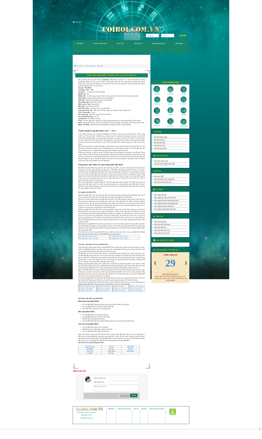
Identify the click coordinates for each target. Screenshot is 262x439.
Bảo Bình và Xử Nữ (103, 290)
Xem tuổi (120, 43)
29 (170, 263)
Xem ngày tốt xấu (160, 194)
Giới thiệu (111, 409)
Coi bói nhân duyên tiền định (164, 164)
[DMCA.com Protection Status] (171, 411)
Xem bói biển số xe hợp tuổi (164, 179)
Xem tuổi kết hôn (160, 227)
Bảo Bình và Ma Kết (135, 288)
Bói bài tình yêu (159, 145)
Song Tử (90, 351)
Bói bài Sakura (159, 140)
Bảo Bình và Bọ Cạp (118, 290)
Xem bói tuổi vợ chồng (162, 224)
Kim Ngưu (89, 349)
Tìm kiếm (183, 36)
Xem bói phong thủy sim (162, 182)
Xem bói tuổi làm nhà (161, 233)
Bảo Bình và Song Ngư (136, 286)
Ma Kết (130, 349)
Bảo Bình (100, 66)
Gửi (134, 395)
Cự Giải (90, 353)
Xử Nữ (111, 349)
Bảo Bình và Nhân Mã (104, 286)
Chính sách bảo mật (124, 409)
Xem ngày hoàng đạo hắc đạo (165, 209)
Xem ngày (179, 43)
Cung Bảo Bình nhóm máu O (119, 238)
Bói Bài (79, 43)
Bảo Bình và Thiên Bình (120, 288)
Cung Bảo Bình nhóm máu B (119, 236)
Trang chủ (79, 66)
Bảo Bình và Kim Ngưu (85, 288)
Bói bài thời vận (159, 142)
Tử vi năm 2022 (131, 50)
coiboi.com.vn (86, 340)
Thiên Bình (111, 351)
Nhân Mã (130, 347)
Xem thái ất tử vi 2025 (156, 409)
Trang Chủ (77, 22)
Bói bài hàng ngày (160, 137)
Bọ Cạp (111, 353)
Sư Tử (111, 347)
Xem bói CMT (159, 176)
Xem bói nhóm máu (161, 161)
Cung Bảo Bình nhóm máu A (87, 236)
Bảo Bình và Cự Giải (103, 288)
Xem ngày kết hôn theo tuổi (164, 206)
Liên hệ (136, 409)
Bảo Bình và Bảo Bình (136, 290)
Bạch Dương (89, 347)
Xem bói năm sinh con (162, 230)
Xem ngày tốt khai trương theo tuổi (166, 200)
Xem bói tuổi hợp (160, 221)
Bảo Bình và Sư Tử (118, 286)
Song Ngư (130, 351)
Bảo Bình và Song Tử (85, 290)
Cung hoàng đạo (158, 43)
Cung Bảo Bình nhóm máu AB (88, 238)
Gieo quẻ (137, 43)
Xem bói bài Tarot (160, 148)
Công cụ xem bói (99, 43)
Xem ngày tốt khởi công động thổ (166, 203)
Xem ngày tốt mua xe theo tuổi (165, 197)
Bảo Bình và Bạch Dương (86, 286)
